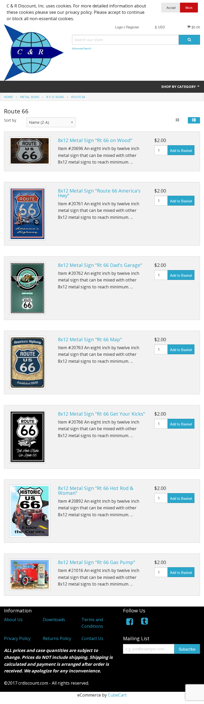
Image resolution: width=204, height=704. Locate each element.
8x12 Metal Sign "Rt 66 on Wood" (95, 140)
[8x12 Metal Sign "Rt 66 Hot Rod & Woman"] (30, 511)
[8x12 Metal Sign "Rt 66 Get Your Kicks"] (27, 437)
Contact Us (92, 638)
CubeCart (117, 695)
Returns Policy (57, 638)
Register (132, 26)
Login (119, 26)
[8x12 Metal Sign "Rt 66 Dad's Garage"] (27, 288)
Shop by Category (179, 86)
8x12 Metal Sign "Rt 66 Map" (90, 339)
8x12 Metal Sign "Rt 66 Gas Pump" (96, 562)
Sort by (10, 120)
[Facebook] (130, 622)
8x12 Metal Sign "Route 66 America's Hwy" (99, 193)
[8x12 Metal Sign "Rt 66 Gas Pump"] (30, 574)
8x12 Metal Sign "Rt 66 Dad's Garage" (100, 265)
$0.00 (195, 26)
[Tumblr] (145, 622)
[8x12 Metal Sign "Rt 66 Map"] (27, 362)
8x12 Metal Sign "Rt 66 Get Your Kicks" (101, 414)
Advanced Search (81, 48)
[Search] (189, 40)
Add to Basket (181, 150)
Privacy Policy (17, 638)
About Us (13, 619)
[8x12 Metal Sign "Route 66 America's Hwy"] (27, 213)
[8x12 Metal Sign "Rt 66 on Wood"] (30, 151)
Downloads (54, 619)
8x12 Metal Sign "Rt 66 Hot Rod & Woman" (95, 490)
